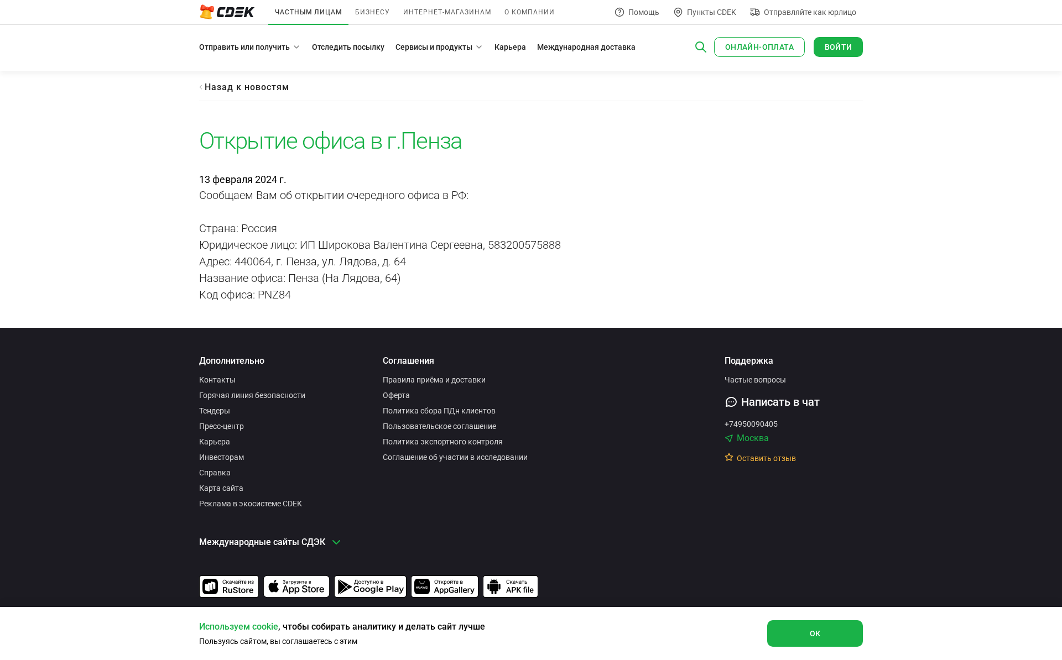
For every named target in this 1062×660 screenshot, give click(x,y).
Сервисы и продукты (433, 47)
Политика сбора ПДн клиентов (439, 410)
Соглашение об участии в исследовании (455, 457)
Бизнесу (372, 12)
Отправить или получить (244, 47)
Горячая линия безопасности (252, 395)
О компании (529, 12)
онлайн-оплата (759, 47)
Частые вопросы (755, 379)
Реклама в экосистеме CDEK (250, 503)
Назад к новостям (247, 87)
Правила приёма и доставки (434, 379)
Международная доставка (586, 47)
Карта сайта (221, 488)
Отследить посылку (348, 47)
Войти (838, 47)
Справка (215, 472)
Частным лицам (308, 12)
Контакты (217, 379)
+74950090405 (751, 424)
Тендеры (214, 410)
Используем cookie (238, 626)
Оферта (396, 395)
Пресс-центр (221, 426)
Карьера (510, 47)
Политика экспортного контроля (443, 441)
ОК (815, 633)
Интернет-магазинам (447, 12)
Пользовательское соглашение (439, 426)
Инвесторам (221, 457)
